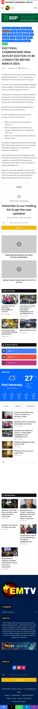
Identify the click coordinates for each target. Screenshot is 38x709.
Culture (13, 31)
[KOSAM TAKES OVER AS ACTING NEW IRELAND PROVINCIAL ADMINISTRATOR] (28, 529)
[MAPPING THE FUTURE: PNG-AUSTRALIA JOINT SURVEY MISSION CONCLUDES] (10, 503)
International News (27, 695)
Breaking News (26, 28)
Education (21, 31)
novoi (3, 68)
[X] (11, 707)
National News (16, 695)
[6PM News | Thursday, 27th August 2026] (7, 453)
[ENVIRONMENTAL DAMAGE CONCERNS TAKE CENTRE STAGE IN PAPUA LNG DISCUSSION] (10, 552)
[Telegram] (26, 707)
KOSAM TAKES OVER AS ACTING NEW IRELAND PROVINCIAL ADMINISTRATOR (28, 539)
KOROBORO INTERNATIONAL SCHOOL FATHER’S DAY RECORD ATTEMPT (24, 414)
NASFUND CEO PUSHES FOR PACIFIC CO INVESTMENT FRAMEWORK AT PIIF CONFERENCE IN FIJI (27, 310)
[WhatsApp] (19, 707)
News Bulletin (21, 37)
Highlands (18, 34)
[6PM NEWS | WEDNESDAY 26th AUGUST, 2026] (7, 445)
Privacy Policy (27, 698)
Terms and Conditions (19, 701)
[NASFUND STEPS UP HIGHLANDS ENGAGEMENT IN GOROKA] (10, 299)
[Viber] (34, 707)
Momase (5, 37)
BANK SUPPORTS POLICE (28, 330)
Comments (31, 406)
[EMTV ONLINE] (12, 8)
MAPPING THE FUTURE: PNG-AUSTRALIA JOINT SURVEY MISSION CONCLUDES (9, 513)
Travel (5, 44)
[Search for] (36, 8)
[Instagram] (23, 668)
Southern (27, 41)
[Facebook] (14, 668)
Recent (17, 406)
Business (6, 31)
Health (11, 34)
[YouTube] (19, 668)
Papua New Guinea (9, 41)
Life (31, 34)
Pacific (30, 37)
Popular (6, 406)
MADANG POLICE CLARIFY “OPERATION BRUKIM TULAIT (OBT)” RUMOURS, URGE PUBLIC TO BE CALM (28, 514)
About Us (7, 695)
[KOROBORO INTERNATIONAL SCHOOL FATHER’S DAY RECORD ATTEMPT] (7, 415)
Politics (19, 41)
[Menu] (2, 8)
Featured (29, 31)
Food (4, 34)
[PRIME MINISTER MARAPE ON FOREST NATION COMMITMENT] (19, 244)
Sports (20, 698)
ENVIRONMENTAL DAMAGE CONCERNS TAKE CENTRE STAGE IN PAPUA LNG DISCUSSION (9, 563)
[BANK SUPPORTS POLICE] (28, 323)
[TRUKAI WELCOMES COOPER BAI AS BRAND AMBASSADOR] (10, 323)
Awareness (15, 28)
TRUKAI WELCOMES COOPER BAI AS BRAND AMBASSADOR (9, 332)
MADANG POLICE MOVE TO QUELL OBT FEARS (10, 526)
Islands (26, 34)
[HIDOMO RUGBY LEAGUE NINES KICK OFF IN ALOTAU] (19, 269)
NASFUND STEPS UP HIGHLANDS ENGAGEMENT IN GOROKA (8, 309)
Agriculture (6, 28)
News (12, 37)
